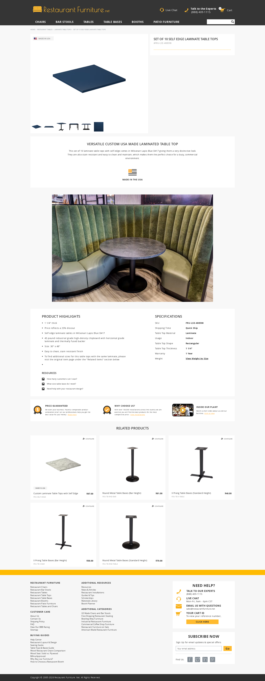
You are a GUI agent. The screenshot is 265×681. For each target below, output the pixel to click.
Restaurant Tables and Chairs (44, 606)
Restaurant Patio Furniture (43, 603)
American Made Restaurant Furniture (99, 629)
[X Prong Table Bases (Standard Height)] (201, 464)
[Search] (232, 21)
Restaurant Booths (39, 600)
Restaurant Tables (44, 30)
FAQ (32, 624)
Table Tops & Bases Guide (42, 647)
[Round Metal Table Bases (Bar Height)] (132, 464)
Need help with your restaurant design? (65, 389)
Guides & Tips (87, 595)
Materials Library (89, 600)
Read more (72, 415)
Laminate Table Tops (62, 30)
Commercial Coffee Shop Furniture (97, 624)
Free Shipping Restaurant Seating (97, 616)
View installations (137, 415)
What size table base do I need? (61, 384)
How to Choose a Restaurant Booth (47, 661)
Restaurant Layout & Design (43, 642)
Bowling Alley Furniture (92, 618)
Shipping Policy (37, 621)
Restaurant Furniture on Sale (95, 627)
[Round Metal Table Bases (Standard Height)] (132, 532)
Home (32, 30)
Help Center (36, 639)
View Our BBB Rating (40, 627)
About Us (34, 616)
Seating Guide (36, 645)
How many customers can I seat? (62, 379)
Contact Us (35, 618)
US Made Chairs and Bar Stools (95, 613)
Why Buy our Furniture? (41, 659)
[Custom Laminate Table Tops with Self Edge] (63, 464)
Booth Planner (88, 603)
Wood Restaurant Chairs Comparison (47, 650)
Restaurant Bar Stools (40, 589)
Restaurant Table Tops (40, 595)
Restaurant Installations (92, 592)
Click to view (209, 413)
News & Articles (88, 589)
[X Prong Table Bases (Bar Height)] (63, 532)
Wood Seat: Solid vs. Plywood (44, 653)
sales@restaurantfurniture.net (200, 608)
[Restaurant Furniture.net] (71, 9)
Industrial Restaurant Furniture (96, 621)
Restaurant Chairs (38, 587)
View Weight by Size (197, 358)
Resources (86, 587)
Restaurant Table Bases (41, 598)
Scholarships (87, 598)
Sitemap (34, 629)
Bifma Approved (38, 656)
